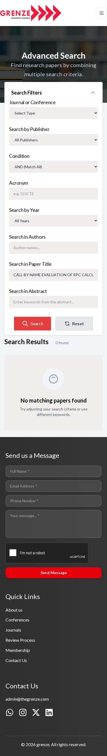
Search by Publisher (29, 129)
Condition (19, 156)
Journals (13, 629)
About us (13, 609)
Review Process (20, 640)
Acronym (18, 183)
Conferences (17, 619)
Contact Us (16, 660)
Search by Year (24, 210)
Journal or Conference (32, 102)
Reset (78, 323)
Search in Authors (27, 237)
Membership (17, 650)
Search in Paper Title (30, 264)
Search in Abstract (28, 291)
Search (37, 323)
